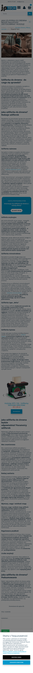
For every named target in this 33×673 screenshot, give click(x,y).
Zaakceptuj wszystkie (16, 662)
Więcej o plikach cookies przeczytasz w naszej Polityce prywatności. (14, 652)
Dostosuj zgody (16, 657)
